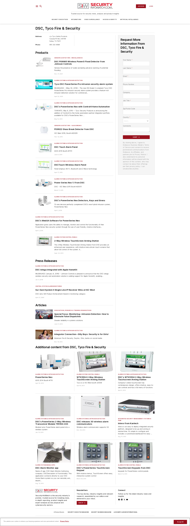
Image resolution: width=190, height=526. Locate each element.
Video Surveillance (92, 19)
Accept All (180, 522)
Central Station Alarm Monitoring (48, 286)
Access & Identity (110, 19)
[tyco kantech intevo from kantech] (136, 406)
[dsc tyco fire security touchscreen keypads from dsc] (136, 452)
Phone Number (128, 84)
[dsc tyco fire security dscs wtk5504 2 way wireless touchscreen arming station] (136, 361)
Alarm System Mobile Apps (45, 465)
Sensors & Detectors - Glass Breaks (67, 125)
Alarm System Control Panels (65, 237)
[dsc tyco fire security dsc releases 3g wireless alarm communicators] (95, 406)
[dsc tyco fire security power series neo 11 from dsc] (44, 183)
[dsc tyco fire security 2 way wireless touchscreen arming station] (44, 241)
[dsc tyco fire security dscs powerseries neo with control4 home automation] (44, 107)
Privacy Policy (64, 521)
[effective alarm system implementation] (44, 314)
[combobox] (136, 120)
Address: (38, 36)
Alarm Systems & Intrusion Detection (68, 80)
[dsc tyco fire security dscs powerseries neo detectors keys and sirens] (44, 201)
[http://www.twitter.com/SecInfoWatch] (124, 500)
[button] (36, 6)
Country (126, 117)
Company (126, 92)
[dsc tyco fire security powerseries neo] (53, 361)
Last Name (128, 68)
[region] (95, 522)
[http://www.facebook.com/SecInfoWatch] (119, 500)
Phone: (37, 45)
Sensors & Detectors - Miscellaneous (68, 58)
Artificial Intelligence (129, 19)
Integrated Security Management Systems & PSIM (134, 419)
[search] (40, 6)
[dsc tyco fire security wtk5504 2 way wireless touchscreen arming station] (95, 361)
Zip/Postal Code (129, 109)
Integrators (76, 19)
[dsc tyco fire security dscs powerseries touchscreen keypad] (95, 452)
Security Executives (60, 19)
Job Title (127, 101)
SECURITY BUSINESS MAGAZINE (101, 512)
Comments (127, 126)
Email (125, 76)
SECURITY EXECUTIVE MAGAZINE (78, 512)
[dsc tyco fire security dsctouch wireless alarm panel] (44, 165)
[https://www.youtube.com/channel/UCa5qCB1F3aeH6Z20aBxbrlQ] (127, 500)
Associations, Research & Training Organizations (72, 310)
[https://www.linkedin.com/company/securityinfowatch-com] (122, 500)
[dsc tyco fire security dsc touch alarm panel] (44, 147)
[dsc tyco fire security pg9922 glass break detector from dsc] (44, 129)
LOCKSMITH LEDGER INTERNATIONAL (125, 512)
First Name (128, 60)
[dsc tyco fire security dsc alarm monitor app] (53, 452)
